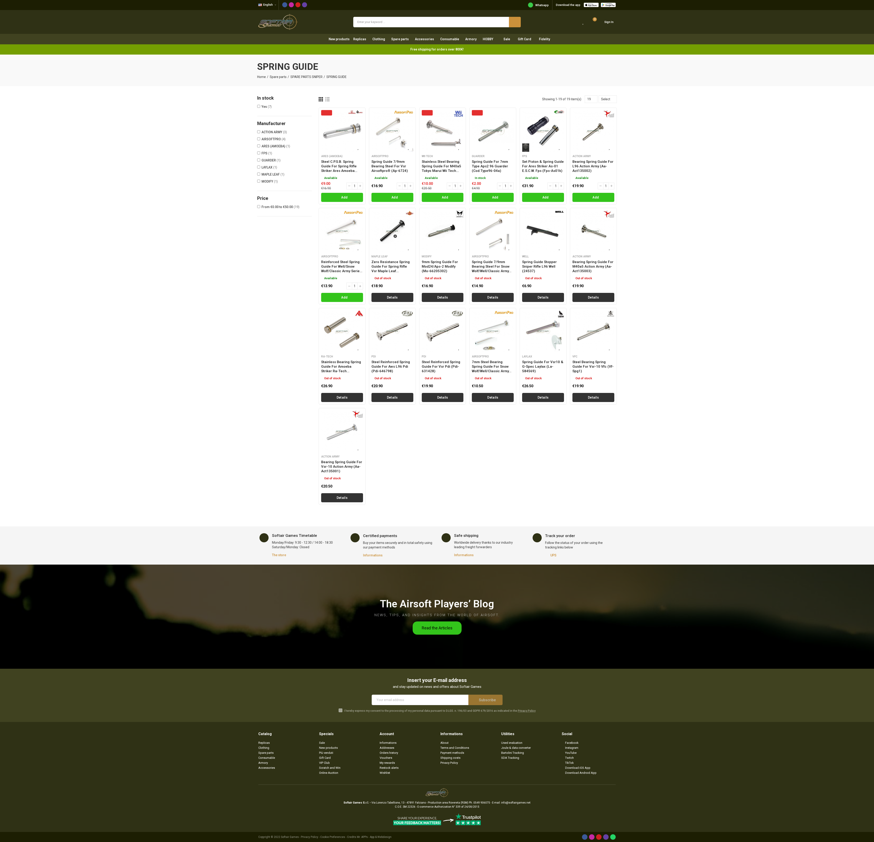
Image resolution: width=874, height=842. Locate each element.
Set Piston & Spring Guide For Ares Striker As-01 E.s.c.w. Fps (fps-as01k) (543, 166)
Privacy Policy (527, 710)
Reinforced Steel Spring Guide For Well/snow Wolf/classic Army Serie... (341, 266)
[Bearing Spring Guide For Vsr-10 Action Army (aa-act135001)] (342, 431)
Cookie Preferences (332, 837)
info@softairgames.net (516, 802)
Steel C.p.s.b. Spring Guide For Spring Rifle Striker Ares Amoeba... (339, 166)
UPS (553, 555)
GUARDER (271, 160)
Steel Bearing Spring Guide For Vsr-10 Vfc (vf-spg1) (593, 366)
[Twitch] (304, 4)
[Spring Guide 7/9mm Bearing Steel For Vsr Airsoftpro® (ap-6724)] (392, 131)
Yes (267, 106)
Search (515, 22)
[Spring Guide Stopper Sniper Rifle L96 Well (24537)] (543, 231)
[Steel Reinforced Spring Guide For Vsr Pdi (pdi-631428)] (443, 331)
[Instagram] (291, 4)
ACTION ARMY (274, 132)
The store (279, 555)
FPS (267, 153)
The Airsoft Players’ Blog (437, 604)
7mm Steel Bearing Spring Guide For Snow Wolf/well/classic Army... (491, 366)
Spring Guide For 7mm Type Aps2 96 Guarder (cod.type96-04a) (490, 166)
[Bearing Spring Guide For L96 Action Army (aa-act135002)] (593, 131)
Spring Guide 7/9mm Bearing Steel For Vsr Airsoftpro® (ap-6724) (389, 166)
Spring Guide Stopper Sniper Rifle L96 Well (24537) (539, 266)
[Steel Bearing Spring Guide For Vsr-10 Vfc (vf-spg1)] (593, 331)
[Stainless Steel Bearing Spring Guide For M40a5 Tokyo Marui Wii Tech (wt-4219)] (443, 131)
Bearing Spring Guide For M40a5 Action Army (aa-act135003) (592, 266)
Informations (373, 555)
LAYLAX (269, 167)
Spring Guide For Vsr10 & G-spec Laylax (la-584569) (542, 366)
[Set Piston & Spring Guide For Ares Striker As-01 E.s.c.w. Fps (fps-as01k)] (543, 131)
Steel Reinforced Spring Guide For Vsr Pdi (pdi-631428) (441, 366)
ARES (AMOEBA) (276, 146)
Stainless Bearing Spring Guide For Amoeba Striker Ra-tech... (341, 366)
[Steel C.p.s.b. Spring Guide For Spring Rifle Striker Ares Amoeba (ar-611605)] (342, 131)
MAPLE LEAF (273, 174)
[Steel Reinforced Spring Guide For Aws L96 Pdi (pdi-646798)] (392, 331)
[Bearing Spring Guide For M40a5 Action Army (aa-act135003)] (593, 231)
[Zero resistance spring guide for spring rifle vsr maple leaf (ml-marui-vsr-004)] (392, 231)
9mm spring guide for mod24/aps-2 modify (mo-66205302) (440, 266)
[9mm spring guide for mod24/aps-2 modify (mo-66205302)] (443, 231)
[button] (437, 628)
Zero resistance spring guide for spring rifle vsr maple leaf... (390, 266)
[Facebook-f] (284, 4)
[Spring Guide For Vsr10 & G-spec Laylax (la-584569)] (543, 331)
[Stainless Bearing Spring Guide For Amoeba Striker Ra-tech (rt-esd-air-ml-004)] (342, 331)
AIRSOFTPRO (274, 139)
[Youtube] (297, 4)
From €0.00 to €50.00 (281, 207)
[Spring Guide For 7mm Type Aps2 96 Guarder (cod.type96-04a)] (493, 131)
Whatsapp (542, 5)
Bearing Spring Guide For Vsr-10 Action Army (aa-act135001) (341, 466)
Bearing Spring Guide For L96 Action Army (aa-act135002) (592, 166)
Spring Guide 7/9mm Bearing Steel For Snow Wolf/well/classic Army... (491, 266)
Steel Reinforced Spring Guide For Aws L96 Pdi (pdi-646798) (390, 366)
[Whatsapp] (613, 837)
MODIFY (270, 181)
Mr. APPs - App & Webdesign (374, 837)
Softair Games (290, 837)
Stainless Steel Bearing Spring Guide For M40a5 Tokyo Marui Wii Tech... (441, 166)
